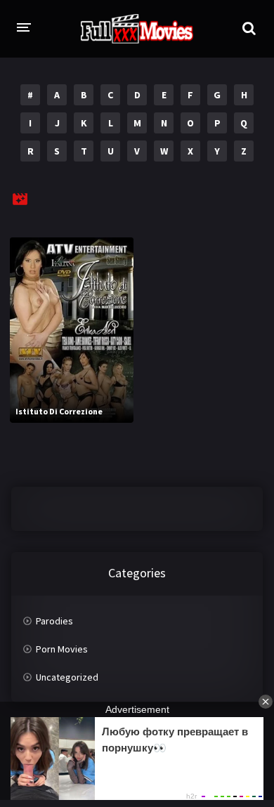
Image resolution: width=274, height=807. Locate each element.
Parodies (54, 621)
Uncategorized (67, 677)
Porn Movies (62, 649)
